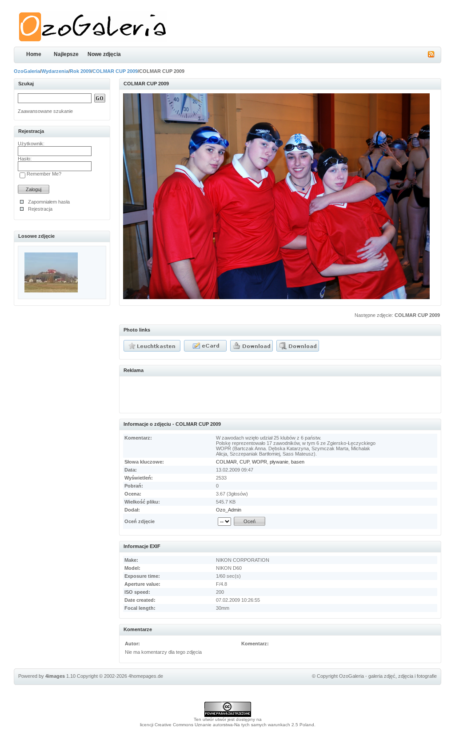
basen (297, 461)
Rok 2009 (80, 71)
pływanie (279, 461)
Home (33, 54)
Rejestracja (40, 209)
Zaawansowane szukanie (45, 111)
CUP (244, 461)
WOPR (259, 461)
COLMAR (226, 461)
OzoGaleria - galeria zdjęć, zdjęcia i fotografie (388, 676)
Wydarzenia (54, 71)
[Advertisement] (227, 393)
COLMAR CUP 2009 (115, 71)
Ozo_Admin (228, 509)
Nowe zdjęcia (104, 54)
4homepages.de (145, 676)
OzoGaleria (27, 71)
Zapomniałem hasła (49, 201)
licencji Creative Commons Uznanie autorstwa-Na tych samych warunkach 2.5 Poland (227, 724)
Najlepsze (66, 54)
